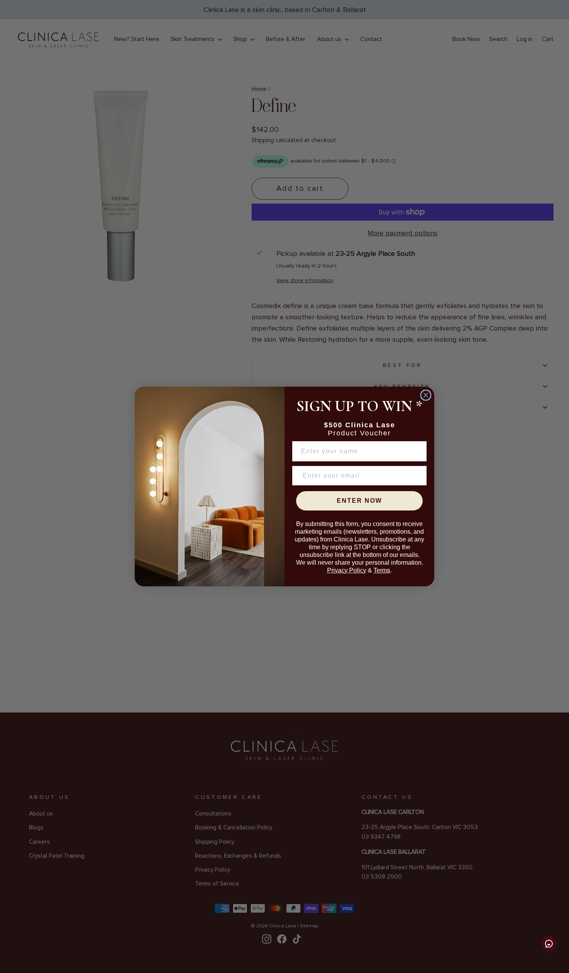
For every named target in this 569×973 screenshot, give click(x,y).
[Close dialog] (425, 395)
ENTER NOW (359, 500)
